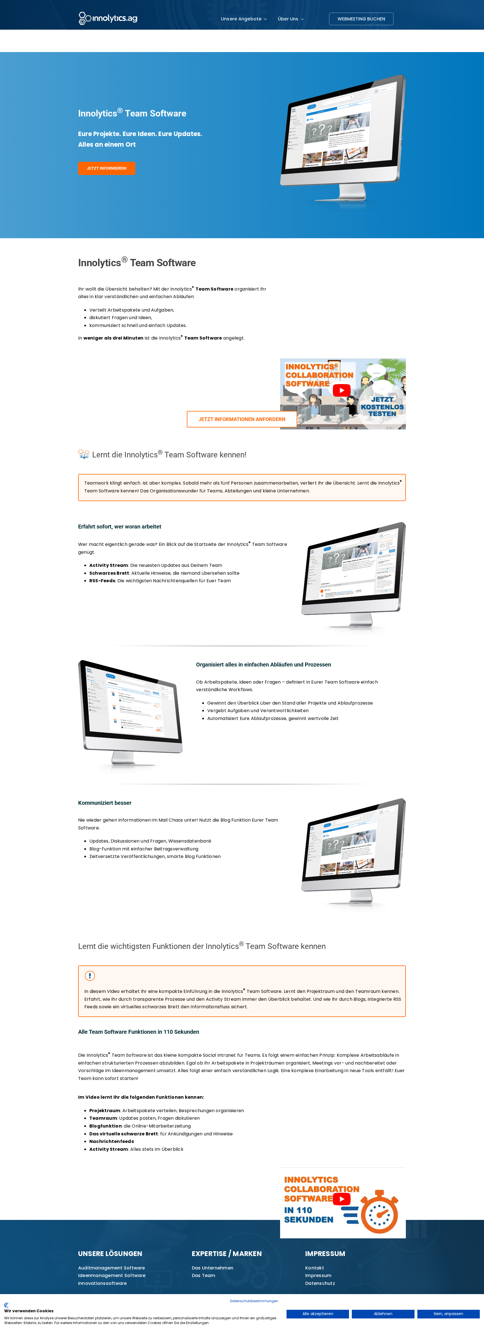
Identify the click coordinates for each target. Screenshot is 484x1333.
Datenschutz (320, 1283)
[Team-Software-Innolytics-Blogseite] (353, 800)
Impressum (318, 1275)
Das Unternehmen (213, 1268)
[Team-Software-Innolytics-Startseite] (353, 524)
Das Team (203, 1275)
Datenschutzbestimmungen (254, 1301)
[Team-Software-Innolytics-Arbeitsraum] (130, 662)
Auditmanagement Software (111, 1268)
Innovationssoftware (102, 1283)
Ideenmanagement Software (112, 1275)
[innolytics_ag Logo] (108, 10)
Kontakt (314, 1268)
